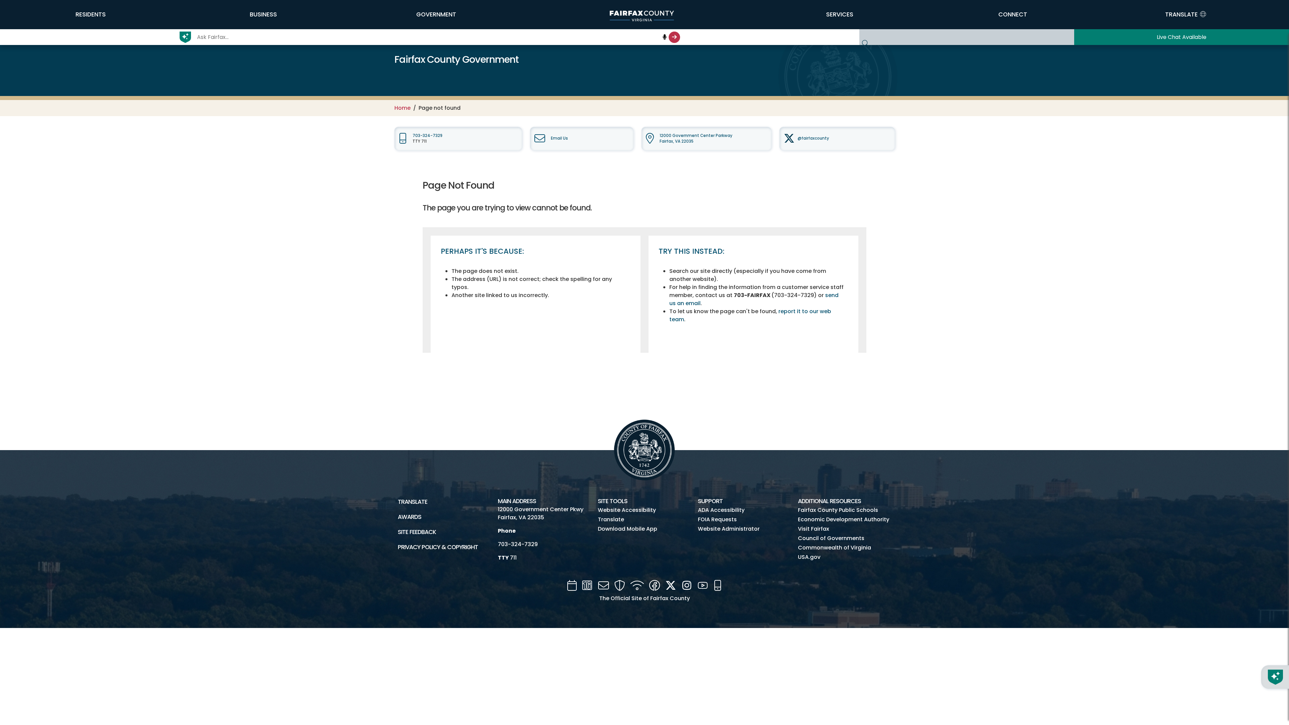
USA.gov (809, 557)
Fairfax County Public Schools (838, 510)
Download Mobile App (627, 529)
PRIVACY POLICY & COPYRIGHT (438, 547)
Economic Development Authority (843, 519)
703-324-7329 (427, 135)
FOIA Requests (717, 519)
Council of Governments (831, 538)
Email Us (559, 138)
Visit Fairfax (813, 529)
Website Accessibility (627, 510)
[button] (90, 14)
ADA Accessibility (721, 510)
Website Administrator (729, 529)
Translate (412, 502)
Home (402, 108)
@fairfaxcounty (813, 138)
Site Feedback (417, 532)
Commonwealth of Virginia (834, 547)
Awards (409, 517)
